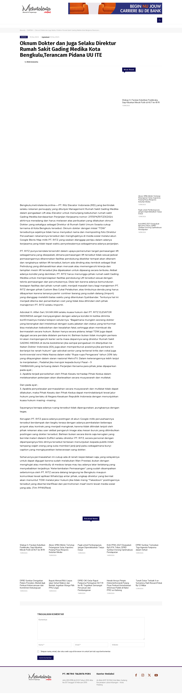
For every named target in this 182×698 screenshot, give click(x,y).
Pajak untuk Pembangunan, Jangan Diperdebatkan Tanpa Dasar (150, 212)
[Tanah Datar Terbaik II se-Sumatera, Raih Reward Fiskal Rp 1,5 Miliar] (149, 569)
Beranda (22, 30)
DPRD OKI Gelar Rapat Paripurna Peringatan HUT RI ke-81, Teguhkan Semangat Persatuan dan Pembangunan (90, 585)
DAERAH (30, 30)
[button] (159, 20)
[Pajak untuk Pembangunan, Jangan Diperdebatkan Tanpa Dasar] (129, 214)
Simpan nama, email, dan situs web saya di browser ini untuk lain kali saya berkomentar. (76, 651)
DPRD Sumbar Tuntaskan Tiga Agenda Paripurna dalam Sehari (147, 547)
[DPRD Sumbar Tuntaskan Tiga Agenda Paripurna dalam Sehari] (149, 533)
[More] (159, 61)
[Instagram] (142, 675)
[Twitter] (140, 61)
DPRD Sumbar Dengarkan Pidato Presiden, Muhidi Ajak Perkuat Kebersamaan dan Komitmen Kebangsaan (32, 584)
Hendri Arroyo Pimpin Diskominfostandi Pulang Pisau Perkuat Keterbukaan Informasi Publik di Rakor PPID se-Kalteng (119, 585)
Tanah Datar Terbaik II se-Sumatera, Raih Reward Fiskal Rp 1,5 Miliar (149, 583)
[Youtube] (156, 675)
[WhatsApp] (153, 61)
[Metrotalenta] (22, 62)
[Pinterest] (147, 61)
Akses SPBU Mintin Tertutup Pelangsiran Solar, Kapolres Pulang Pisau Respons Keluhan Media (149, 199)
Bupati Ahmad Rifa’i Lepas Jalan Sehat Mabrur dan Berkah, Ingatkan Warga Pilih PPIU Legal (61, 584)
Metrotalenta (32, 62)
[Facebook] (134, 61)
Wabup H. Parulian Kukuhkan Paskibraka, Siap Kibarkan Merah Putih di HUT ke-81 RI (141, 101)
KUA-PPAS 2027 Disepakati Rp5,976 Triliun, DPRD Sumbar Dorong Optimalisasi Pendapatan (150, 226)
